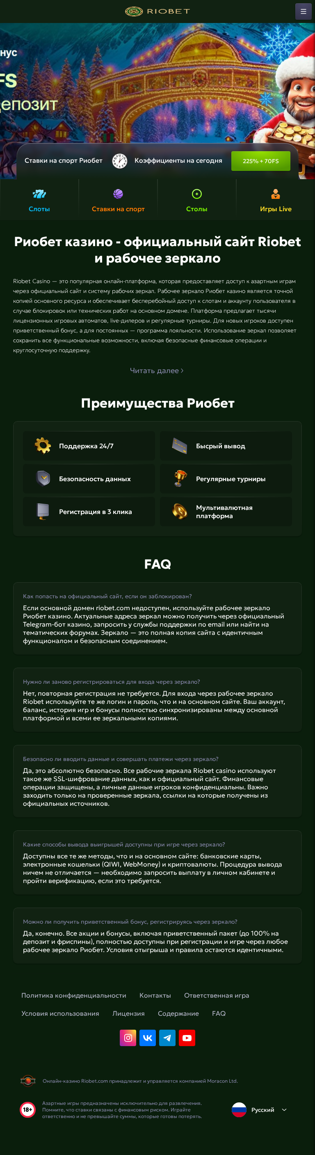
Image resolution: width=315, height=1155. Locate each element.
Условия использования (60, 1013)
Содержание (178, 1013)
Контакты (155, 995)
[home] (157, 11)
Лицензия (128, 1013)
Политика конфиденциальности (73, 995)
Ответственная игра (216, 995)
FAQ (219, 1013)
